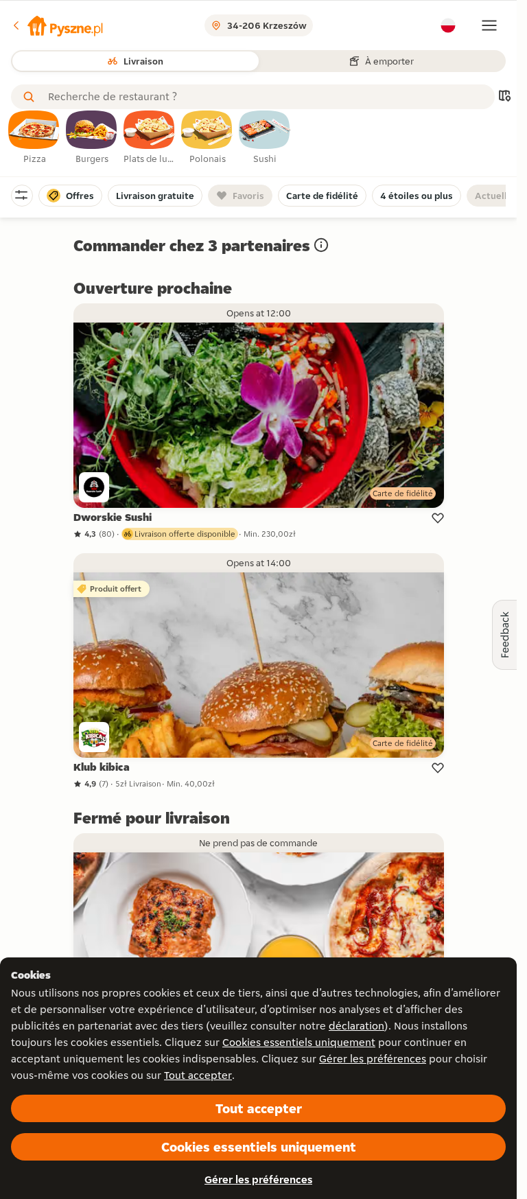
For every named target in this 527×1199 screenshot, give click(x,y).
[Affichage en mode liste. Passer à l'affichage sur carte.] (504, 97)
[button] (57, 25)
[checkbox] (34, 137)
